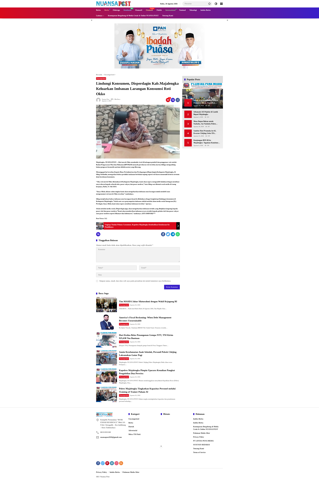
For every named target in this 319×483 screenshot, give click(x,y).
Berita (130, 423)
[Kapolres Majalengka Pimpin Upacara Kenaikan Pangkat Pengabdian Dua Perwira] (106, 376)
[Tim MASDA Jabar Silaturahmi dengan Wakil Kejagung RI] (106, 304)
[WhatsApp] (178, 234)
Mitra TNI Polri (134, 434)
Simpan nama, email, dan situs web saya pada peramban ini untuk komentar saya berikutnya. (135, 281)
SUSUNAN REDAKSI (201, 445)
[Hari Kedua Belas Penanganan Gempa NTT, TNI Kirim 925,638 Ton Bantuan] (106, 339)
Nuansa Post (105, 99)
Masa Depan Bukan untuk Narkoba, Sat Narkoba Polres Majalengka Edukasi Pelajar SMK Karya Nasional (207, 122)
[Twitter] (168, 234)
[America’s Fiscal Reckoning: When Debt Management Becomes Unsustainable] (106, 322)
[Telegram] (173, 234)
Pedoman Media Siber (201, 433)
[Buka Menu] (221, 3)
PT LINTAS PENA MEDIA (203, 441)
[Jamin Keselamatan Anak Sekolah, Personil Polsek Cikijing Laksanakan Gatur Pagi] (106, 357)
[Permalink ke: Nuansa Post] (99, 100)
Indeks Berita (198, 419)
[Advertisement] (159, 465)
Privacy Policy (198, 437)
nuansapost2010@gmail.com (111, 437)
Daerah (131, 427)
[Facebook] (163, 234)
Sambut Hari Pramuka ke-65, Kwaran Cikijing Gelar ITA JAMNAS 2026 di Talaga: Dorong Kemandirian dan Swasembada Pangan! (206, 132)
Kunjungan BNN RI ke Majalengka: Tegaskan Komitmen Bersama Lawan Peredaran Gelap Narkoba (206, 141)
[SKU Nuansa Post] (114, 3)
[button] (209, 4)
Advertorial (132, 430)
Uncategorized (101, 78)
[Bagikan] (178, 100)
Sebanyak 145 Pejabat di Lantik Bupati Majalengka (206, 113)
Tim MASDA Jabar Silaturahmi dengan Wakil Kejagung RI (148, 301)
